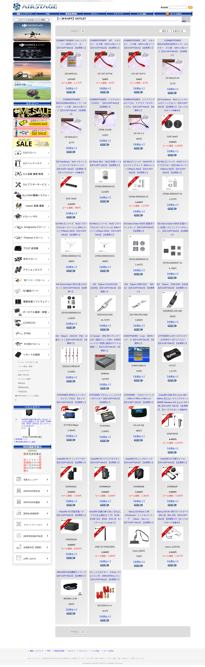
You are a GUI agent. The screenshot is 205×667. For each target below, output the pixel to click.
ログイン (95, 14)
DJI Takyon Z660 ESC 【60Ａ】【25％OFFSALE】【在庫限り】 (139, 288)
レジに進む (142, 14)
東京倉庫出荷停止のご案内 (25, 442)
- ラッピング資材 (23, 379)
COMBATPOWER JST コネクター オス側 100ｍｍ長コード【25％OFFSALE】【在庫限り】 (105, 44)
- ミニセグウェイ (23, 371)
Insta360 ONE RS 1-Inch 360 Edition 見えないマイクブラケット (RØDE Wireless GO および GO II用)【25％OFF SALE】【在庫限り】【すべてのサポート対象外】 (173, 402)
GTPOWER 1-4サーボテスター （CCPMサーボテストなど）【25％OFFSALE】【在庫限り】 (173, 339)
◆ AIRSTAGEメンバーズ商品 (27, 396)
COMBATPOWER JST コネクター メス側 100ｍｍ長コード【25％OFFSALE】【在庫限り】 (138, 44)
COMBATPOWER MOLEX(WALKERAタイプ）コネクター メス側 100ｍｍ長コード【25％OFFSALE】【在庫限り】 (71, 106)
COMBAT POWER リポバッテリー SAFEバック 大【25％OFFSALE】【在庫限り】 (71, 44)
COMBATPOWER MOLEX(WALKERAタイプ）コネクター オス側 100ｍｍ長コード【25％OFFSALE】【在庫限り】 (172, 47)
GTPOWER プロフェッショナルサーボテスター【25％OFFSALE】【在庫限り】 (105, 398)
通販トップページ (24, 14)
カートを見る (175, 14)
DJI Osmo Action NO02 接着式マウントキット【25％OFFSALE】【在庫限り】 (139, 227)
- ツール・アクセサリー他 (26, 362)
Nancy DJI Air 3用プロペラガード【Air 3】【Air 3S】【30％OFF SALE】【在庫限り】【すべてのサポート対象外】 (36, 429)
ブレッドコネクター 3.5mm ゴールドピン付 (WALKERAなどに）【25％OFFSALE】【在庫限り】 (105, 576)
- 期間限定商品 (22, 387)
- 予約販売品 (21, 392)
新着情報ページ (21, 439)
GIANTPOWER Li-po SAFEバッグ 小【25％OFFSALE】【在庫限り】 (139, 339)
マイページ (118, 14)
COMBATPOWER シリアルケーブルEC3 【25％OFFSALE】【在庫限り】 (105, 103)
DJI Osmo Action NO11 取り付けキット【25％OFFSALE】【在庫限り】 (71, 288)
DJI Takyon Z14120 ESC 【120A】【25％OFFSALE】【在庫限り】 (105, 288)
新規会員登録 (71, 14)
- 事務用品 (20, 383)
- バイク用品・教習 (23, 366)
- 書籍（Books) (22, 375)
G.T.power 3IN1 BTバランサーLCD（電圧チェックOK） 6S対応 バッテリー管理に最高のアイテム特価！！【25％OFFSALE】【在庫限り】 (105, 343)
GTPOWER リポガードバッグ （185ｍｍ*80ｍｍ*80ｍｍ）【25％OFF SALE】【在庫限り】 (140, 398)
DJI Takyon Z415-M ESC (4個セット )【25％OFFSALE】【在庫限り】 (71, 339)
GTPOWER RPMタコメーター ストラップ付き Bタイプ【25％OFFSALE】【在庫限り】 (71, 398)
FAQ (48, 14)
